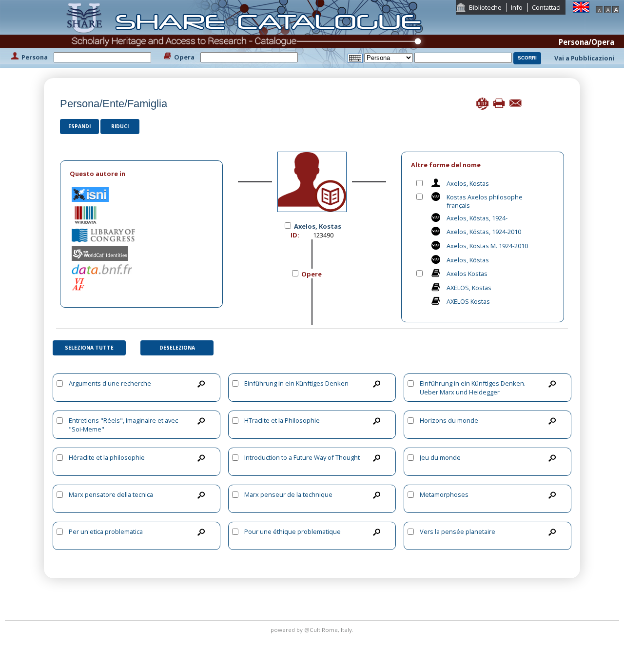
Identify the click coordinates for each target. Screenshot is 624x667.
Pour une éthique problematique (292, 531)
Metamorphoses (444, 494)
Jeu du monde (440, 457)
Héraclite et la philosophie (107, 457)
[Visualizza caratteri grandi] (615, 8)
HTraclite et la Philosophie (282, 420)
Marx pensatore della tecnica (111, 494)
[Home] (246, 33)
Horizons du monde (449, 420)
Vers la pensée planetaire (457, 531)
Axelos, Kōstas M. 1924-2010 (487, 245)
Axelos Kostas (467, 273)
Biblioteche (485, 7)
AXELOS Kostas (468, 301)
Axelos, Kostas (468, 183)
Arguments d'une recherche (110, 383)
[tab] (141, 174)
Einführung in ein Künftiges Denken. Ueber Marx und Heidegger (473, 387)
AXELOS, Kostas (469, 287)
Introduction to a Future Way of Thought (302, 457)
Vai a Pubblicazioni (584, 58)
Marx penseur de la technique (288, 494)
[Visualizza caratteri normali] (607, 8)
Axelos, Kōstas (468, 259)
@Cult (313, 629)
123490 (323, 235)
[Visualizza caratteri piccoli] (599, 8)
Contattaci (546, 7)
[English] (581, 6)
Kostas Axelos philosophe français (485, 201)
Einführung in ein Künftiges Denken (296, 383)
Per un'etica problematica (106, 531)
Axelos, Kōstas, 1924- (477, 218)
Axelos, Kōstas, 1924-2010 (484, 231)
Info (517, 7)
